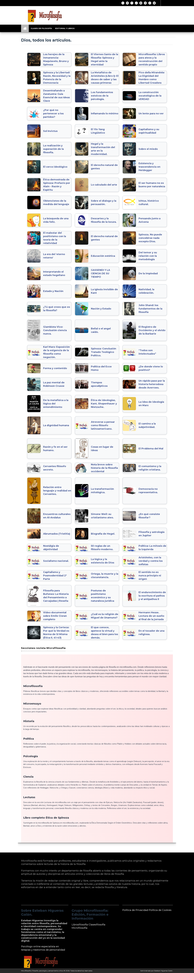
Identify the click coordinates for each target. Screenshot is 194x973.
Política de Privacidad (135, 910)
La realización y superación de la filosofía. (53, 149)
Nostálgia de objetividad (51, 547)
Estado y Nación (53, 291)
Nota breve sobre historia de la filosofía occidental (104, 468)
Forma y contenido (55, 368)
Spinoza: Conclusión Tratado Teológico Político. (103, 352)
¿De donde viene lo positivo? (151, 368)
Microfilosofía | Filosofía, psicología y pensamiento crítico (42, 971)
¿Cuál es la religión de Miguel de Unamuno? (104, 616)
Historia (28, 721)
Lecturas (29, 797)
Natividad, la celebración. (146, 291)
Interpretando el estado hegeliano (54, 273)
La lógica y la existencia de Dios (102, 561)
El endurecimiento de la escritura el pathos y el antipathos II (152, 596)
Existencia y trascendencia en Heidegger (149, 167)
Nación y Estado (101, 308)
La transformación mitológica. (102, 490)
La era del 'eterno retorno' (54, 256)
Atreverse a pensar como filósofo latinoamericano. (103, 425)
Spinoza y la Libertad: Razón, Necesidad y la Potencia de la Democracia (56, 77)
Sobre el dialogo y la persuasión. (103, 202)
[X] (122, 3)
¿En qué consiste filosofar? (149, 516)
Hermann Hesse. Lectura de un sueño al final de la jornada (151, 616)
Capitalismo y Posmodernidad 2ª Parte (55, 575)
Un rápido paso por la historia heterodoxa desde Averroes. (152, 384)
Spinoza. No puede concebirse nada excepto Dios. (150, 238)
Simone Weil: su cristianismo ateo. (102, 516)
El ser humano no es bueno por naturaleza (152, 185)
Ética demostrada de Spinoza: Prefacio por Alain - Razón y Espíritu (56, 184)
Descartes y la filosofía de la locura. (104, 220)
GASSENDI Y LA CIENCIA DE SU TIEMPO (100, 273)
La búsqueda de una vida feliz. (55, 220)
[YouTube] (140, 3)
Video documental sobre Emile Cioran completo (55, 616)
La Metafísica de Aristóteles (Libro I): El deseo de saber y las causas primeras (105, 77)
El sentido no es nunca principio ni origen (150, 575)
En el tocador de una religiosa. (151, 632)
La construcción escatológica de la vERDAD (150, 96)
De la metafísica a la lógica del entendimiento (55, 404)
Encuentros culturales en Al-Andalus (56, 516)
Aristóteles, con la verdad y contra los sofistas (151, 561)
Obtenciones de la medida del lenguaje (56, 202)
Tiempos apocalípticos (99, 384)
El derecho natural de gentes (104, 167)
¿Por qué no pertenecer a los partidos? (53, 113)
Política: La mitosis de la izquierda (152, 547)
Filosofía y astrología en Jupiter (151, 534)
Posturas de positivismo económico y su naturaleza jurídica (102, 595)
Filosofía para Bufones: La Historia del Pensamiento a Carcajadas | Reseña (56, 595)
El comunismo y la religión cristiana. (150, 468)
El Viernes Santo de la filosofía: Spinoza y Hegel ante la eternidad (104, 59)
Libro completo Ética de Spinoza (46, 817)
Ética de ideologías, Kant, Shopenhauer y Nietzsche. (104, 404)
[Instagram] (131, 3)
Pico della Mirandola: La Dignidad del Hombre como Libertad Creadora (152, 77)
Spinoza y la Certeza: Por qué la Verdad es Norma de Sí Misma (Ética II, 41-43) (56, 632)
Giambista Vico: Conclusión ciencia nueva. (55, 330)
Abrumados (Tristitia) (56, 533)
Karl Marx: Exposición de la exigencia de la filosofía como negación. (56, 352)
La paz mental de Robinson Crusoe (54, 384)
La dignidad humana (56, 425)
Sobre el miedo (148, 149)
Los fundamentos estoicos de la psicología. (102, 96)
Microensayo (32, 703)
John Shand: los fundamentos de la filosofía (150, 309)
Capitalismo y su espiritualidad (149, 131)
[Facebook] (127, 3)
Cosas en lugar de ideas (102, 448)
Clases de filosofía (41, 28)
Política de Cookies (160, 910)
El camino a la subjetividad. (147, 425)
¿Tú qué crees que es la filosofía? (56, 309)
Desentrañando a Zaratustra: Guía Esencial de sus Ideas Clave (56, 95)
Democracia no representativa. (148, 490)
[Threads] (149, 3)
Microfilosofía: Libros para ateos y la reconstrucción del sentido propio (152, 59)
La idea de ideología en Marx (151, 403)
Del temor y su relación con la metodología (148, 256)
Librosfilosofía (80, 924)
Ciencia (28, 776)
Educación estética (103, 255)
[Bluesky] (154, 3)
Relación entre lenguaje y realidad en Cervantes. (57, 491)
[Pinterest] (145, 3)
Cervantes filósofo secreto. (54, 468)
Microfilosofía (33, 686)
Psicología (30, 756)
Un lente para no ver (151, 113)
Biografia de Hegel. (103, 533)
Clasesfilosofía (97, 924)
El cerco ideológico (55, 166)
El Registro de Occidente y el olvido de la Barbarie (152, 330)
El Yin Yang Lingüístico (98, 131)
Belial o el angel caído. (101, 330)
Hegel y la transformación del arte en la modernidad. (103, 149)
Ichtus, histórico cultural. (149, 202)
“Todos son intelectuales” (147, 352)
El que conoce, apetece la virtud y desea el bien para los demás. (104, 632)
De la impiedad (148, 273)
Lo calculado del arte (104, 184)
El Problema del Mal (151, 448)
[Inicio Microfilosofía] (25, 28)
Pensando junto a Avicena (149, 220)
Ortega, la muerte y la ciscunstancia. (104, 575)
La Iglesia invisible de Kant (104, 291)
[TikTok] (136, 3)
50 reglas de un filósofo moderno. (102, 547)
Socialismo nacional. (56, 560)
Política (28, 738)
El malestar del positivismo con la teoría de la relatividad (54, 238)
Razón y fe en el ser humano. (55, 448)
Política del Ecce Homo (101, 368)
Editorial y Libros (65, 28)
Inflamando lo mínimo (104, 113)
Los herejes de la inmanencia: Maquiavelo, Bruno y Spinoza (56, 59)
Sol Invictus (50, 131)
